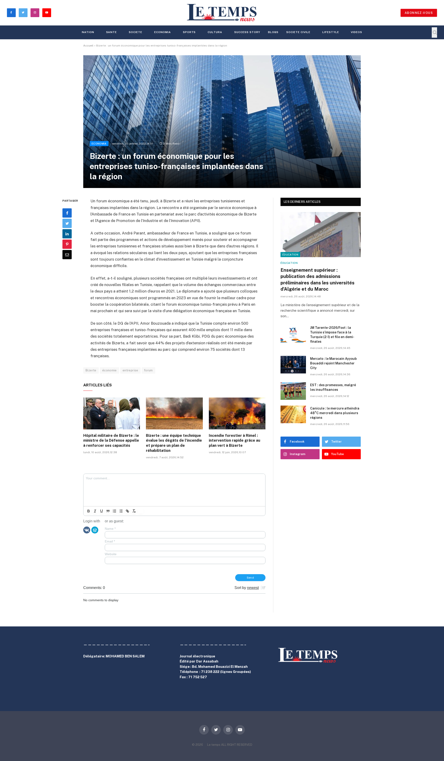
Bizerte (91, 370)
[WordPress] (94, 530)
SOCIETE (135, 32)
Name (110, 528)
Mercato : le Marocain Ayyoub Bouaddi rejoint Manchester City (333, 363)
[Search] (434, 32)
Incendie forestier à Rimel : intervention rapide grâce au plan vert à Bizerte (234, 440)
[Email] (67, 254)
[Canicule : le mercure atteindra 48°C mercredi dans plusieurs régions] (293, 414)
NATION (88, 32)
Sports (189, 32)
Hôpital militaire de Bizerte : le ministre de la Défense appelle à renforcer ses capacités (111, 440)
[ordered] (114, 511)
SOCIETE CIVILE (298, 32)
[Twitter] (67, 223)
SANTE (111, 32)
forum (148, 370)
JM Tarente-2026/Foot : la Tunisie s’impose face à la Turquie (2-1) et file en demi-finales (332, 334)
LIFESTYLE (330, 32)
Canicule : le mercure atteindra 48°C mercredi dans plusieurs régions (334, 413)
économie (109, 370)
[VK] (86, 530)
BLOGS (273, 32)
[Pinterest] (67, 244)
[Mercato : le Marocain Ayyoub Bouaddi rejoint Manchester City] (293, 364)
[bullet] (121, 511)
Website (111, 554)
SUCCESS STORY (247, 32)
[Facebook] (67, 213)
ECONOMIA (162, 32)
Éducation (290, 254)
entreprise (130, 370)
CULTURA (215, 32)
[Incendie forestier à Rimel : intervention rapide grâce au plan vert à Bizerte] (237, 413)
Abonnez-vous (419, 13)
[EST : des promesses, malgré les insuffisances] (293, 391)
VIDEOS (356, 32)
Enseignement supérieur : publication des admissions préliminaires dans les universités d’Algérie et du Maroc (318, 279)
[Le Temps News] (222, 12)
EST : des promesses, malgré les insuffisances (333, 387)
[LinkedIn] (67, 234)
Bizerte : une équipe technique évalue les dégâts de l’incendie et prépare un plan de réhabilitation (174, 443)
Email (110, 541)
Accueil (88, 45)
